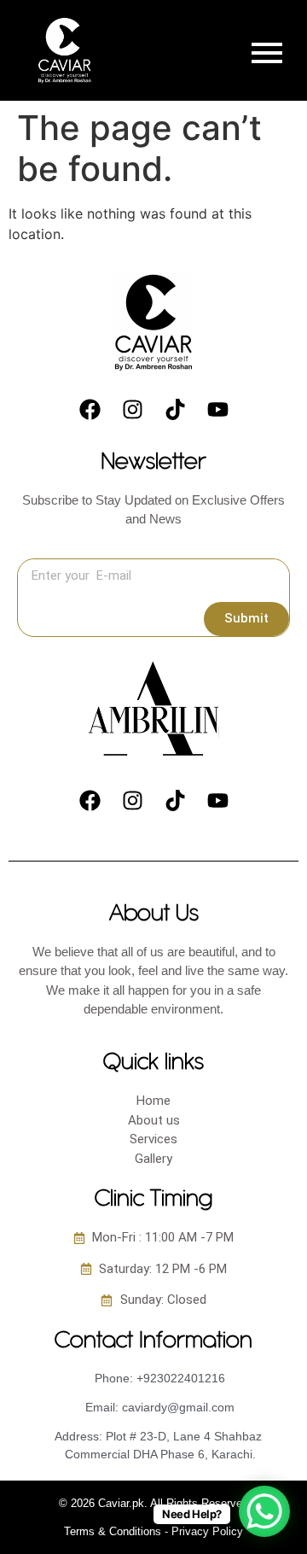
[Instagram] (132, 409)
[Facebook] (89, 409)
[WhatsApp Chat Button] (264, 1511)
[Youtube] (217, 409)
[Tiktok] (175, 409)
